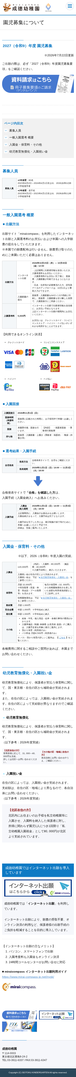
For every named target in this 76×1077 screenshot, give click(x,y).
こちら (62, 637)
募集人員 (15, 130)
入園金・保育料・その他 (25, 144)
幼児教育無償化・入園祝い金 (28, 151)
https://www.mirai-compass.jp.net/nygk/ (28, 976)
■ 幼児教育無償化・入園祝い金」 (56, 598)
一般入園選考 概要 (21, 137)
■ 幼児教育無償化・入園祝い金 (53, 577)
